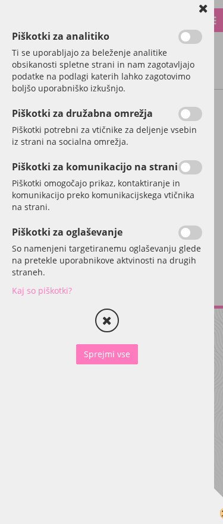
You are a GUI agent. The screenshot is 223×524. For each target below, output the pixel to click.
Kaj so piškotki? (42, 290)
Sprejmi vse (107, 354)
